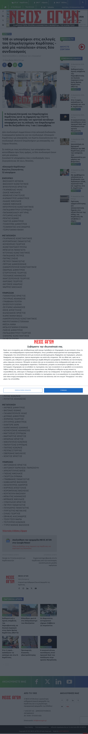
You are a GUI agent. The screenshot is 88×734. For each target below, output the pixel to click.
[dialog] (44, 367)
